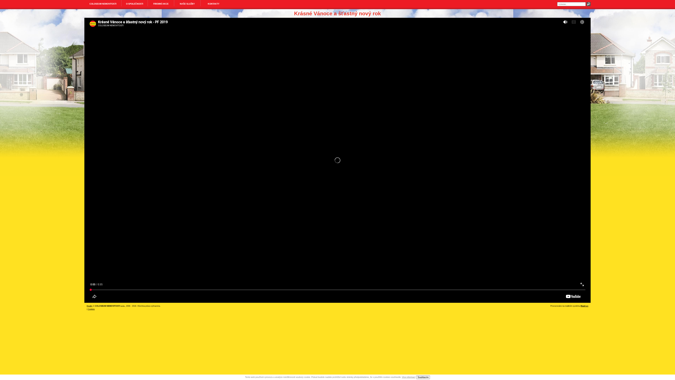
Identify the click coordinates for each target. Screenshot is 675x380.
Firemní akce (161, 4)
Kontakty (213, 4)
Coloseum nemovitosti (102, 4)
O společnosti (134, 4)
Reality (89, 306)
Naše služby (187, 4)
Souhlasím (423, 377)
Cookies (91, 309)
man (584, 306)
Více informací (408, 377)
